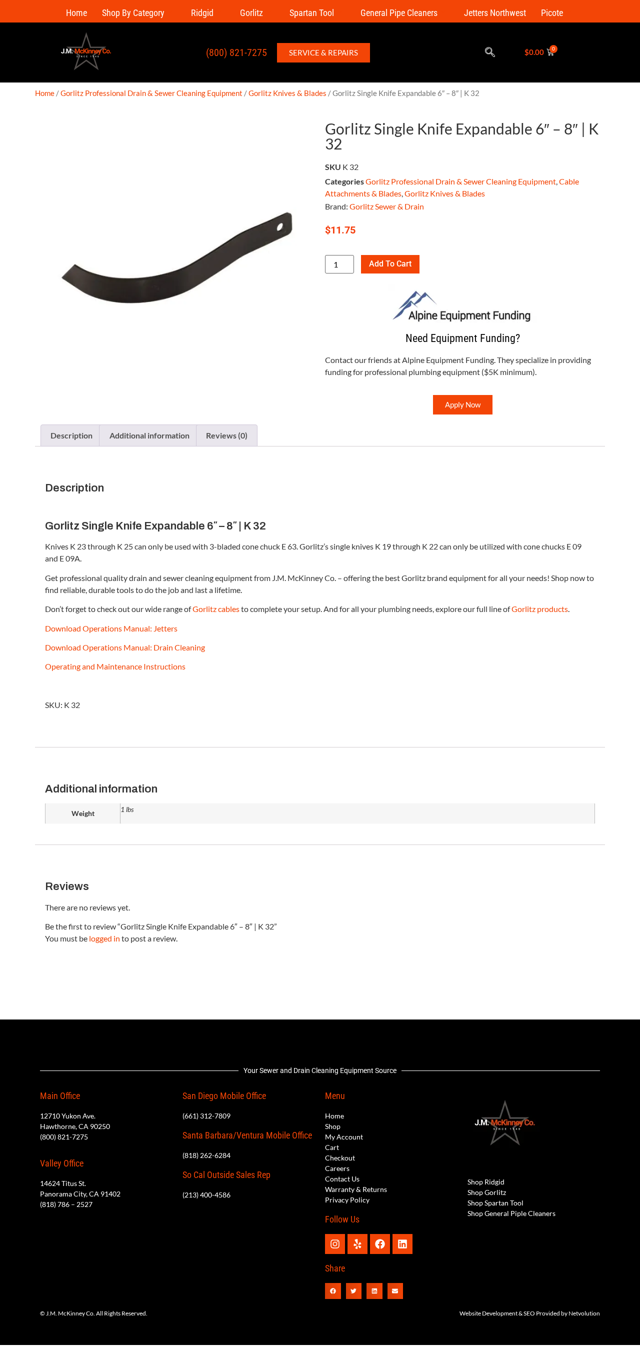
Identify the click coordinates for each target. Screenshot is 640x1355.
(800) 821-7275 (236, 52)
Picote (552, 13)
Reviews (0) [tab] (227, 435)
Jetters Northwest (495, 13)
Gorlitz (251, 13)
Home (76, 13)
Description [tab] (71, 435)
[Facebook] (380, 1244)
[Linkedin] (402, 1244)
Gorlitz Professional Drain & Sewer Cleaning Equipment (151, 93)
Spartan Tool (312, 13)
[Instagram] (335, 1244)
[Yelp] (358, 1244)
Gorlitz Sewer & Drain (387, 206)
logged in (104, 938)
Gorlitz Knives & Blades (287, 93)
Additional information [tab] (150, 435)
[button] (490, 52)
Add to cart (390, 263)
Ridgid (202, 13)
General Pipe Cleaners (399, 13)
